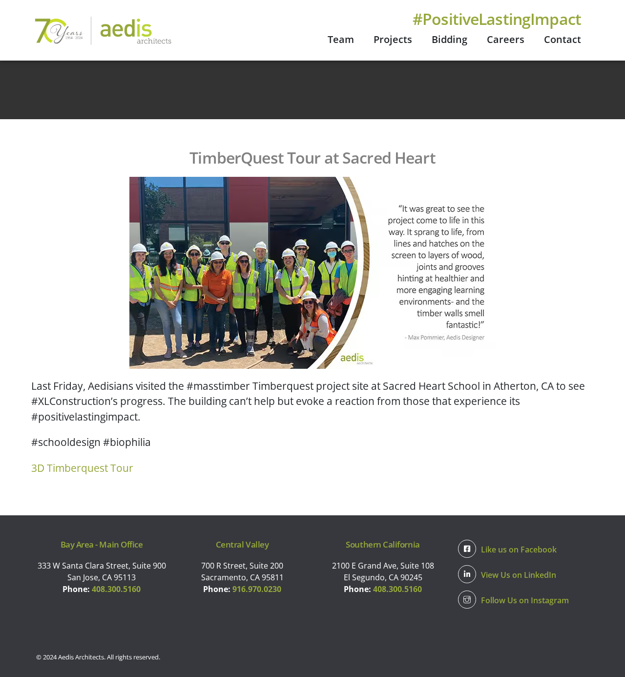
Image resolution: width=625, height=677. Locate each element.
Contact (562, 39)
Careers (505, 39)
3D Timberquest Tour (82, 468)
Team (341, 39)
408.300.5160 (116, 589)
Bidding (449, 39)
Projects (393, 39)
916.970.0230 (256, 589)
